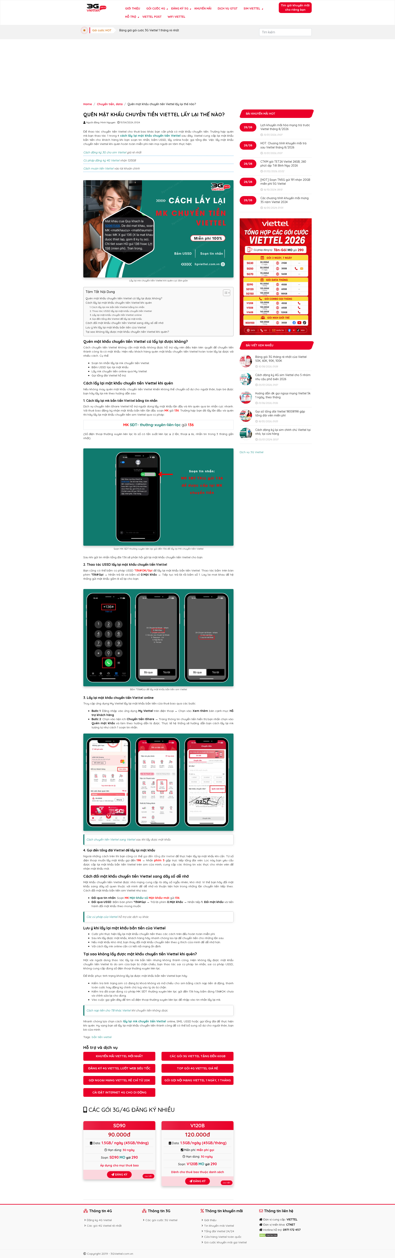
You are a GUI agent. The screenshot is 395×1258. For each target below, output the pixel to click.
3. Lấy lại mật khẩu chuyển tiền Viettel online (116, 314)
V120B (197, 1125)
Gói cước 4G (155, 8)
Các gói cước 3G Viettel (161, 1220)
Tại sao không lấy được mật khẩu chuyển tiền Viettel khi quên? (127, 331)
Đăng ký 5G (179, 8)
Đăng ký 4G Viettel (99, 1220)
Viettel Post (151, 17)
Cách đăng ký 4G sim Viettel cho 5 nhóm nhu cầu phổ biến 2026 (282, 377)
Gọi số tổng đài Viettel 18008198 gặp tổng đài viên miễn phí (280, 413)
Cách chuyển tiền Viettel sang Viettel (110, 839)
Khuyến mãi (202, 8)
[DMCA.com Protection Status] (268, 1235)
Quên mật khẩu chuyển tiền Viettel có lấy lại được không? (124, 298)
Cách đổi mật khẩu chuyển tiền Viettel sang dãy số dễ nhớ (124, 322)
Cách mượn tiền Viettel (98, 168)
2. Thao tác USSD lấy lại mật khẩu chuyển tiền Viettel (121, 311)
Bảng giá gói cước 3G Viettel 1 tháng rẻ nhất (149, 30)
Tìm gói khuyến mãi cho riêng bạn (295, 8)
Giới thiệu (132, 8)
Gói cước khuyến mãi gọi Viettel (225, 1242)
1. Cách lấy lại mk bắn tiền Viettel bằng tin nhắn (117, 307)
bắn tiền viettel (102, 1037)
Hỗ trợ (130, 17)
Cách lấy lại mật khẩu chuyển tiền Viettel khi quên (119, 302)
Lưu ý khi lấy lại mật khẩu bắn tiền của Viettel (116, 327)
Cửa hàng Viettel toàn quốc (223, 1237)
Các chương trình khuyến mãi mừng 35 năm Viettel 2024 (284, 200)
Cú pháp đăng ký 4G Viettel (101, 160)
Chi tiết (148, 1176)
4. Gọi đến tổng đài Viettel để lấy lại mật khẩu (116, 318)
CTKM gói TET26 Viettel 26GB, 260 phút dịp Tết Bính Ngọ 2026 (283, 163)
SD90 (119, 1125)
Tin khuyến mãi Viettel (219, 1225)
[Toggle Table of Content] (224, 292)
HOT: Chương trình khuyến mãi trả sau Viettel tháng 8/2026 (283, 145)
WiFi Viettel (176, 17)
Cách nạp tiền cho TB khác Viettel (108, 1010)
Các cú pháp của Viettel (101, 917)
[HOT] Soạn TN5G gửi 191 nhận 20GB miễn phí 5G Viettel (285, 182)
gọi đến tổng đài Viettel (158, 856)
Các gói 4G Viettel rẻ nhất (104, 1225)
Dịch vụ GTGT (227, 8)
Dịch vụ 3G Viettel (251, 452)
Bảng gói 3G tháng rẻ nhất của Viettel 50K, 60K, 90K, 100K (281, 359)
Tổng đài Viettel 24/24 (219, 1231)
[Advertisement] (197, 70)
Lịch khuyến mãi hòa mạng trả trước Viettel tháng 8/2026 (285, 127)
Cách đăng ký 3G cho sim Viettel (104, 152)
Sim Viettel (252, 8)
